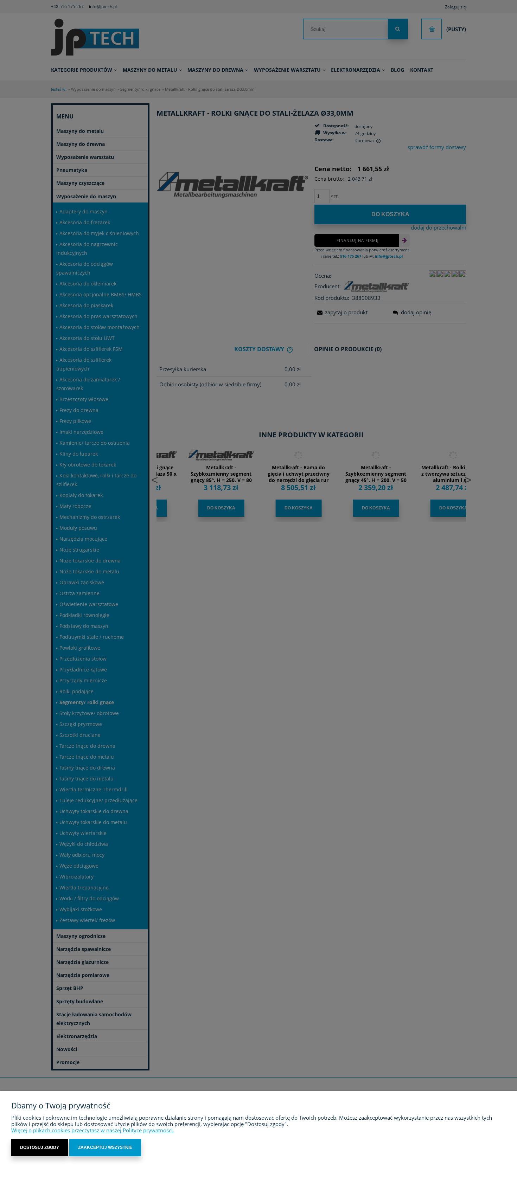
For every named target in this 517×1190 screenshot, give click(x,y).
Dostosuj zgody (39, 1147)
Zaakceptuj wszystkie (105, 1147)
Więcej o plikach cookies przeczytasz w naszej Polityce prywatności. (92, 1130)
